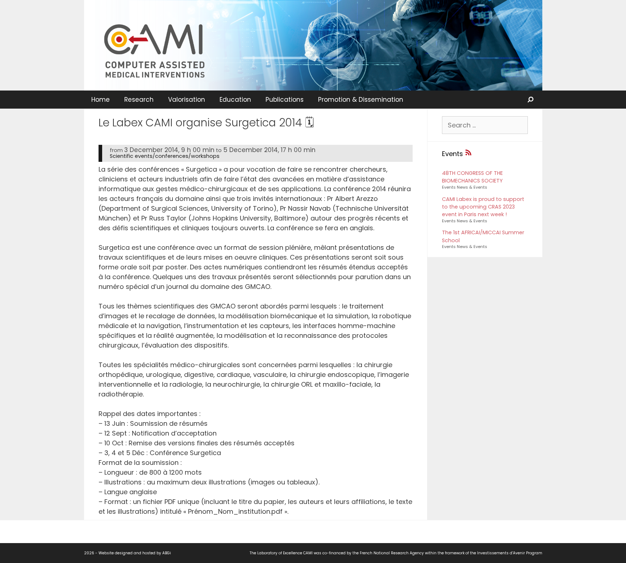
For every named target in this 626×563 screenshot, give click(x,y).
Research (139, 99)
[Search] (531, 100)
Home (100, 99)
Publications (285, 99)
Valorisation (186, 99)
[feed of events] (468, 153)
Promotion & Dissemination (360, 99)
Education (235, 99)
